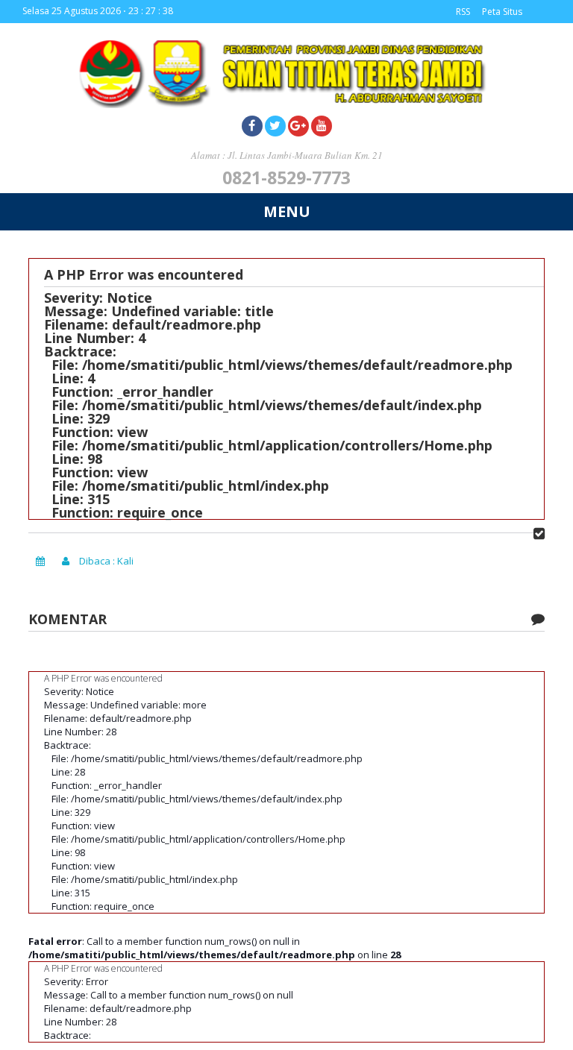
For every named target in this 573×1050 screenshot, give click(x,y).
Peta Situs (502, 11)
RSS (463, 11)
